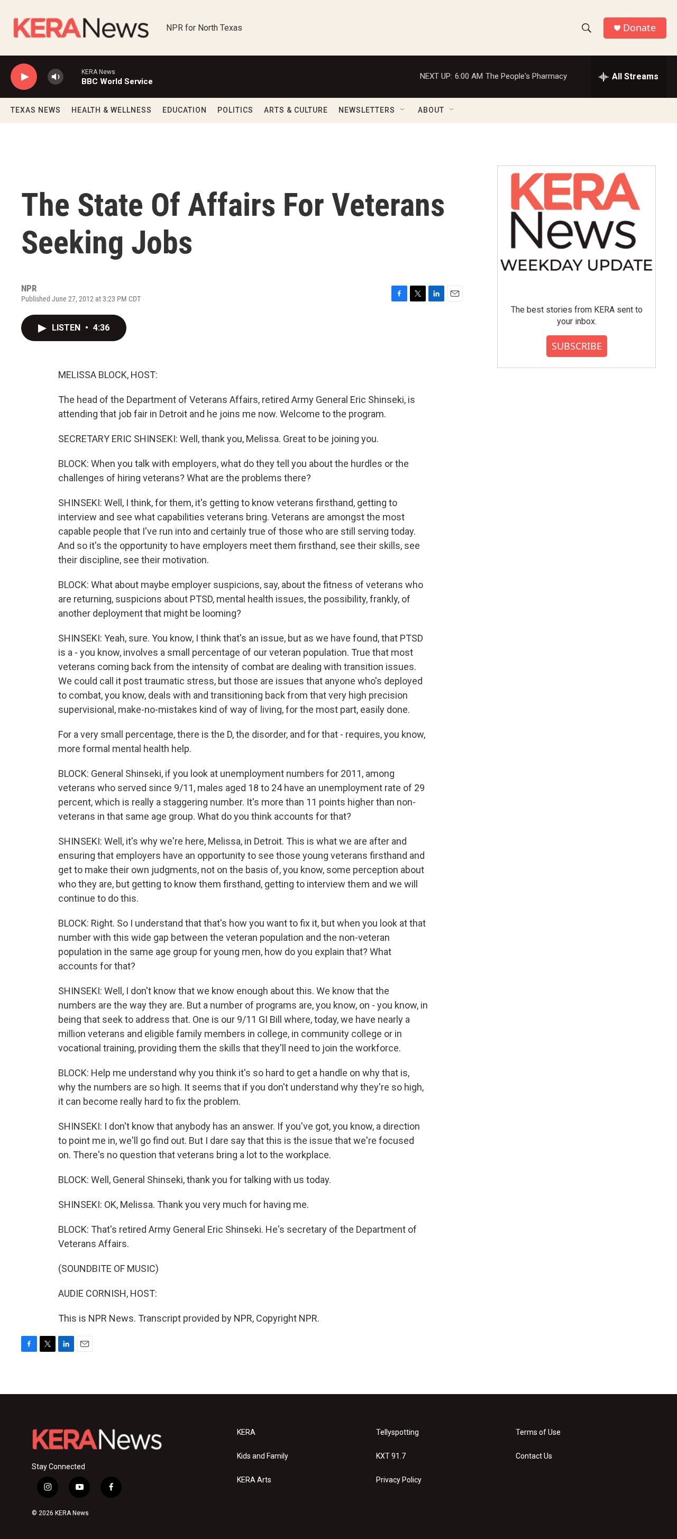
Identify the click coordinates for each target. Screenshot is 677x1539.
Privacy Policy (399, 1480)
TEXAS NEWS (36, 110)
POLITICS (235, 110)
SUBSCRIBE (577, 346)
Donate (639, 27)
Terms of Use (538, 1432)
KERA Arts (254, 1480)
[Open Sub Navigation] (403, 110)
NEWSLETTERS (366, 110)
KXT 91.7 (391, 1456)
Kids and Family (262, 1456)
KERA (246, 1432)
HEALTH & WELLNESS (111, 110)
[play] (23, 77)
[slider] (72, 76)
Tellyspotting (397, 1432)
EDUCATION (184, 110)
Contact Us (534, 1456)
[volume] (56, 77)
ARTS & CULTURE (296, 110)
